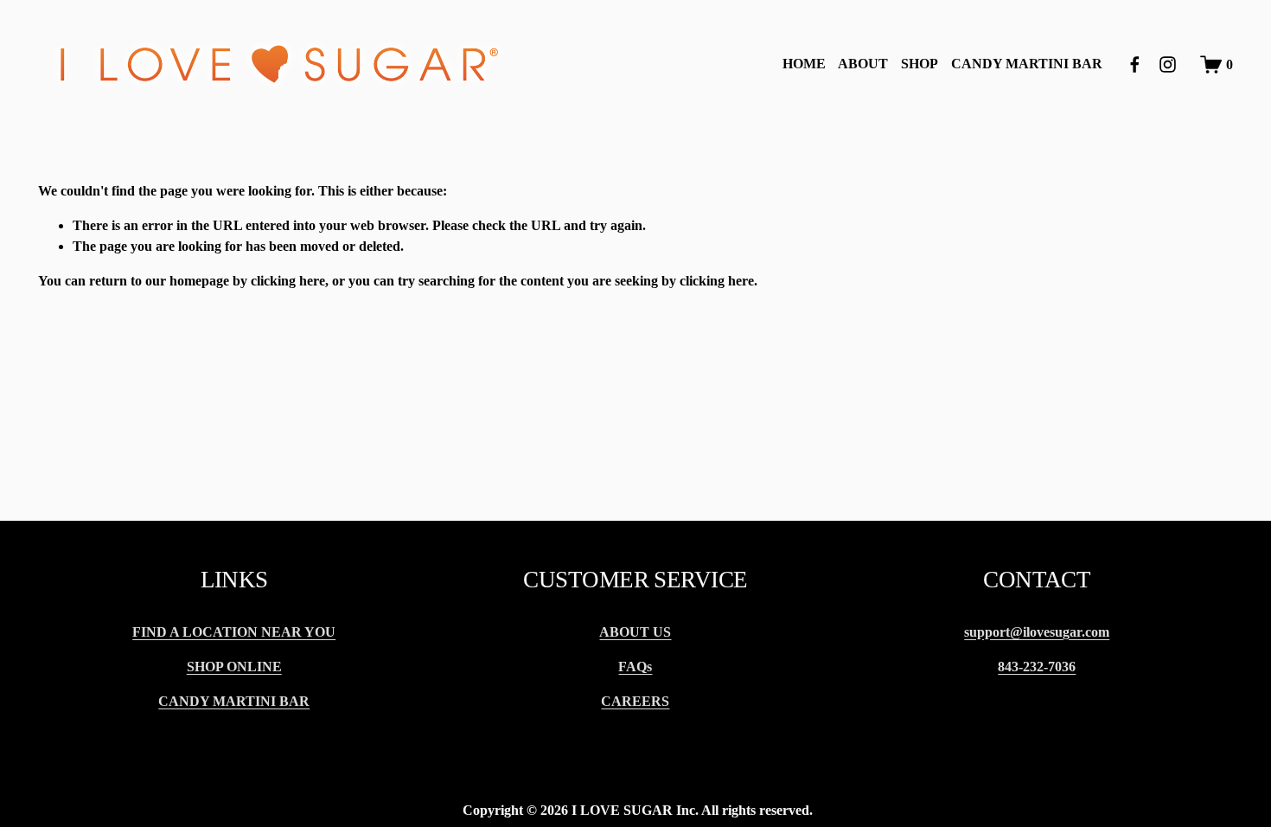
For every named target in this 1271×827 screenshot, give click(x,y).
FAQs (635, 666)
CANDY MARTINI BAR (1026, 63)
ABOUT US (635, 632)
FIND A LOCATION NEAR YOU (233, 632)
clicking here (288, 280)
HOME (804, 63)
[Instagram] (1168, 64)
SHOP (919, 63)
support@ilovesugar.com (1036, 632)
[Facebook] (1135, 64)
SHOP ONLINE (234, 666)
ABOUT (863, 63)
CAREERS (635, 701)
